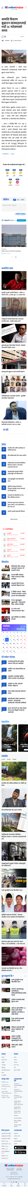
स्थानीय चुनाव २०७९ (6, 1144)
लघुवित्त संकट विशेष (6, 1136)
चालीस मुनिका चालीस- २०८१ (17, 1112)
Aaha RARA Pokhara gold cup (6, 1092)
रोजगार (15, 1062)
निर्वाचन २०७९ (5, 1146)
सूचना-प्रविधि (17, 1070)
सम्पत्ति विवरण (5, 154)
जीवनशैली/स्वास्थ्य (6, 1070)
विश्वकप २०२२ (5, 1156)
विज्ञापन (16, 1139)
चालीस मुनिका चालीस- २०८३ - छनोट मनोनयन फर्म (18, 1103)
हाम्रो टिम (16, 1133)
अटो (15, 1067)
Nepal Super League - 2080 (6, 1096)
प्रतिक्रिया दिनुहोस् (20, 214)
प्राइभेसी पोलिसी (17, 1141)
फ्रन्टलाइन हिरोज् (18, 1118)
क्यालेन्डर (6, 626)
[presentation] (12, 257)
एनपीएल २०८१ (5, 1082)
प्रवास (3, 1073)
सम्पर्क (15, 1144)
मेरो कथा (16, 1116)
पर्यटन (15, 1060)
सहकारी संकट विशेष (6, 1133)
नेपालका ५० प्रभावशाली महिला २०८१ (18, 1091)
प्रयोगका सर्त (17, 1136)
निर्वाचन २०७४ (5, 1141)
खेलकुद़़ (3, 1067)
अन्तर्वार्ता (4, 1065)
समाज (3, 1057)
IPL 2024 (4, 1089)
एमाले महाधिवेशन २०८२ (5, 1152)
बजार (15, 1057)
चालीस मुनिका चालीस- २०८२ (17, 1108)
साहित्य (3, 1062)
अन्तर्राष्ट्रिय (4, 1075)
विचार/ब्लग (4, 1060)
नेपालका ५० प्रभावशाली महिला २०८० (18, 1097)
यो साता (8, 759)
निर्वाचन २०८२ (5, 1149)
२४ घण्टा (3, 759)
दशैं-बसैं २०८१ (5, 1158)
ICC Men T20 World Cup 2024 (6, 1085)
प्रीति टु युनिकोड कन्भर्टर (17, 1121)
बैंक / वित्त (16, 1065)
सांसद (13, 154)
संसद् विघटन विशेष (6, 1139)
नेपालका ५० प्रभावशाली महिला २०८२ (18, 1085)
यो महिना (14, 759)
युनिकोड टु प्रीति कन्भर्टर (17, 1126)
